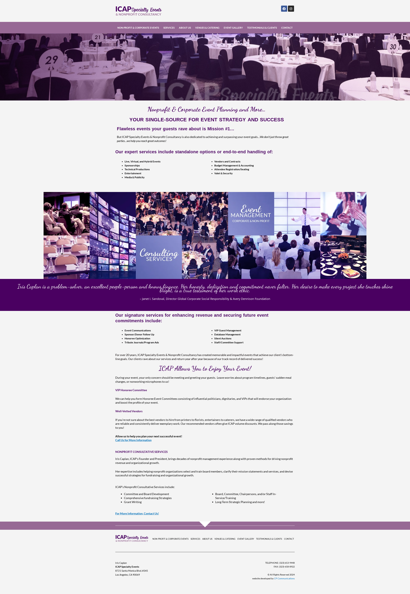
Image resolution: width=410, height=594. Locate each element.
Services (169, 27)
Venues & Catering (207, 27)
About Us (185, 27)
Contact (287, 27)
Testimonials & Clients (262, 27)
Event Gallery (233, 27)
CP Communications (284, 578)
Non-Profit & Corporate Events (138, 27)
